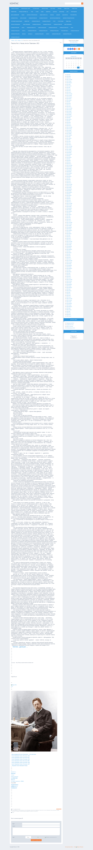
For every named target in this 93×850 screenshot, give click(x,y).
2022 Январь (69, 228)
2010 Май (68, 74)
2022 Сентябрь (69, 241)
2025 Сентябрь (69, 298)
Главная (12, 40)
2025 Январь (69, 285)
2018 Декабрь (69, 170)
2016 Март (69, 117)
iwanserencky (17, 809)
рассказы (22, 810)
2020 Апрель (69, 195)
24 (80, 65)
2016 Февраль (69, 116)
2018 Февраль (69, 154)
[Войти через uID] (68, 49)
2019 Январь (69, 171)
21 (73, 65)
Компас (14, 3)
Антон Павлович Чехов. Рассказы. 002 (21, 755)
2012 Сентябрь (69, 93)
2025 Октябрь (69, 300)
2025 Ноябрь (69, 301)
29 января (17, 811)
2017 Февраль (69, 135)
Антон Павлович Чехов (48, 810)
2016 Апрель (69, 119)
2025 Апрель (69, 290)
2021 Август (69, 220)
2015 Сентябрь (69, 108)
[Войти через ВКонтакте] (70, 49)
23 (78, 65)
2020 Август (69, 201)
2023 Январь (69, 247)
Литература (22, 811)
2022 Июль (69, 238)
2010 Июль (69, 77)
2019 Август (69, 182)
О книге (12, 775)
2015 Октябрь (69, 109)
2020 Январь (69, 190)
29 (75, 67)
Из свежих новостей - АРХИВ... (17, 781)
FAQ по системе (70, 326)
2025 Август (69, 297)
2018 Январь (69, 152)
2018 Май (68, 158)
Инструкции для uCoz (71, 327)
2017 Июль (69, 143)
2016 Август (69, 125)
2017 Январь (69, 133)
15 (75, 63)
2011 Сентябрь (69, 79)
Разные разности (14, 776)
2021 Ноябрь (69, 225)
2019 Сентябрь (69, 184)
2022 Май (68, 235)
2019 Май (68, 177)
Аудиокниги (14, 784)
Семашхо (14, 788)
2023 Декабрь (69, 265)
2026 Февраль (69, 306)
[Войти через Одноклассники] (79, 49)
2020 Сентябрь (69, 203)
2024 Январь (69, 266)
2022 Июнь (69, 236)
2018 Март (69, 155)
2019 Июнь (69, 179)
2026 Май (68, 311)
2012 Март (69, 84)
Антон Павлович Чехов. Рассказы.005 (20, 760)
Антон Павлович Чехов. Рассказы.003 (20, 757)
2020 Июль (69, 200)
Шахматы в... (13, 771)
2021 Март (69, 212)
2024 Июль (69, 276)
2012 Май (68, 87)
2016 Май (68, 120)
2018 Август (69, 163)
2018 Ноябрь (69, 168)
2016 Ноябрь (69, 130)
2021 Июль (69, 219)
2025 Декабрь (69, 303)
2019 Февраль (69, 173)
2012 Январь (69, 81)
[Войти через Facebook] (72, 49)
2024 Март (69, 270)
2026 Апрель (69, 309)
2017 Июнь (69, 141)
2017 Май (68, 139)
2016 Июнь (69, 122)
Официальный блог (70, 323)
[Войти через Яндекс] (75, 49)
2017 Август (69, 144)
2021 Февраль (69, 211)
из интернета (35, 811)
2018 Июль (69, 162)
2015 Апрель (69, 100)
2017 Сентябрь (69, 146)
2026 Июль (69, 314)
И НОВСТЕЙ (14, 778)
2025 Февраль (69, 287)
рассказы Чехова (56, 810)
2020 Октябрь (69, 204)
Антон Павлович (27, 810)
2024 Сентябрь (69, 279)
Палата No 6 (41, 810)
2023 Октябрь (69, 262)
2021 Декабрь (69, 227)
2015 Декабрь (69, 112)
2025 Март (69, 289)
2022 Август (69, 239)
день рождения (15, 810)
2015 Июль (69, 104)
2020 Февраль (69, 192)
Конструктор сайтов (69, 846)
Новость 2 (14, 786)
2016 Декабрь (69, 131)
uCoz (75, 846)
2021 (16, 40)
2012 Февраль (69, 82)
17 (80, 63)
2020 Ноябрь (69, 206)
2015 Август (69, 106)
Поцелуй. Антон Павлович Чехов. (20, 765)
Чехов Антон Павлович (35, 810)
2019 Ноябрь (69, 187)
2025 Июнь (69, 293)
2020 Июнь (69, 198)
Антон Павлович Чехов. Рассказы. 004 (21, 759)
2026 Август (69, 316)
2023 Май (68, 254)
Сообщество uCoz (70, 324)
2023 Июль (69, 257)
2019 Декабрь (69, 189)
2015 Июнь (69, 103)
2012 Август (69, 92)
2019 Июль (69, 181)
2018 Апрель (69, 157)
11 (66, 63)
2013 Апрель (69, 98)
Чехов (19, 810)
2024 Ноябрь (69, 282)
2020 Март (69, 193)
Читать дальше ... (19, 647)
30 (78, 67)
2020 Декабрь (69, 208)
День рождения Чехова (28, 811)
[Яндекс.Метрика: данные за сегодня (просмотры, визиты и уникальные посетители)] (79, 846)
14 (73, 63)
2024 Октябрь (69, 281)
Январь (19, 40)
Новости (13, 779)
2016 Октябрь (69, 128)
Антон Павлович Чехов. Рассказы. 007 (21, 764)
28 (73, 67)
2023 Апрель (69, 252)
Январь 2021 (73, 56)
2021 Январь (69, 209)
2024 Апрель (69, 271)
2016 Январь (69, 114)
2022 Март (69, 231)
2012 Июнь (69, 89)
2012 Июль (69, 90)
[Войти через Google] (77, 49)
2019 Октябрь (69, 185)
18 (66, 65)
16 (78, 63)
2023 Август (69, 258)
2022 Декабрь (69, 246)
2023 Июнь (69, 255)
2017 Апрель (69, 138)
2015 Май (68, 101)
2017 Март (69, 136)
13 (71, 63)
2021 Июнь (69, 217)
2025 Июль (69, 295)
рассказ (13, 811)
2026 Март (69, 308)
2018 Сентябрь (69, 165)
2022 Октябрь (69, 243)
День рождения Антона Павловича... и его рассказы (24, 754)
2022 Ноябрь (69, 244)
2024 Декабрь (69, 284)
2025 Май (68, 292)
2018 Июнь (69, 160)
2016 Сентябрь (69, 127)
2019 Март (69, 174)
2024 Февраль (69, 268)
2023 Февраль (69, 249)
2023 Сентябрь (69, 260)
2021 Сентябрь (69, 222)
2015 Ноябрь (69, 111)
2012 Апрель (69, 85)
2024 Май (68, 273)
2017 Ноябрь (69, 149)
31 (80, 67)
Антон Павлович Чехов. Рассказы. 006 (21, 762)
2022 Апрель (69, 233)
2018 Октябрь (69, 166)
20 (71, 65)
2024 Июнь (69, 274)
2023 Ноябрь (69, 263)
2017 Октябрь (69, 147)
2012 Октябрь (69, 95)
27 (71, 67)
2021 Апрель (69, 214)
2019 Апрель (69, 176)
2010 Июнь (69, 76)
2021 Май (68, 216)
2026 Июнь (69, 312)
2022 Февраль (69, 230)
